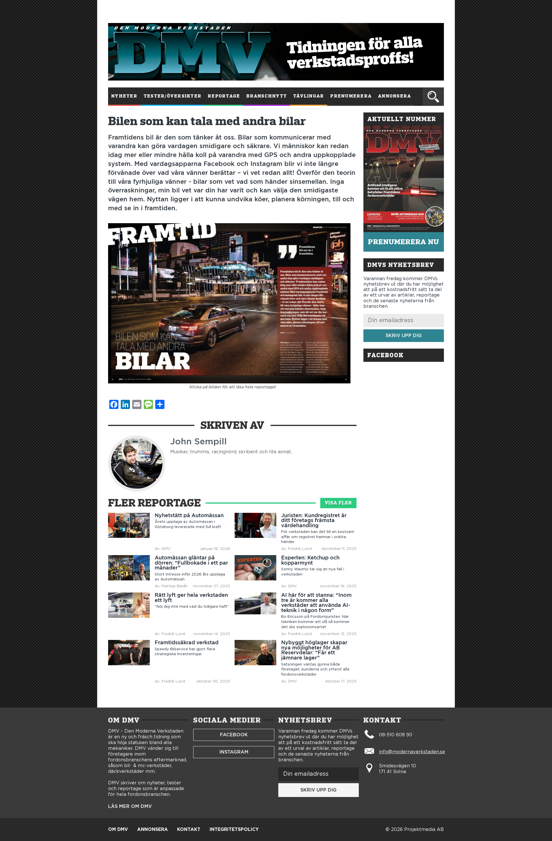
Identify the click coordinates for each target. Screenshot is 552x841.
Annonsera (394, 96)
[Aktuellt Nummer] (403, 179)
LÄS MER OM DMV (130, 806)
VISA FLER (338, 503)
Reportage (224, 96)
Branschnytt (266, 96)
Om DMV (118, 829)
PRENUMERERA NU (403, 242)
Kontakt (188, 829)
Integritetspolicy (234, 829)
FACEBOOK (234, 734)
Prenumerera (351, 96)
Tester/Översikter (173, 96)
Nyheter (124, 96)
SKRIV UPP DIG (404, 335)
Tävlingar (308, 96)
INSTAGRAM (233, 752)
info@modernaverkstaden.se (412, 752)
